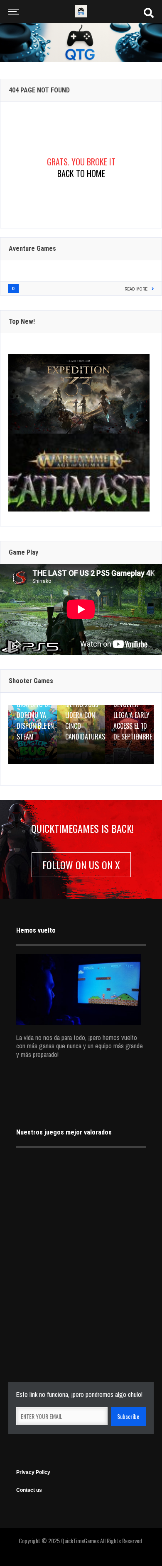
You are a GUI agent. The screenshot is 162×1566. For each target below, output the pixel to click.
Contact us (29, 1490)
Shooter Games (31, 681)
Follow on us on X (81, 864)
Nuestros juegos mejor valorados (64, 1132)
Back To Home (81, 173)
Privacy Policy (33, 1472)
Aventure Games (32, 248)
